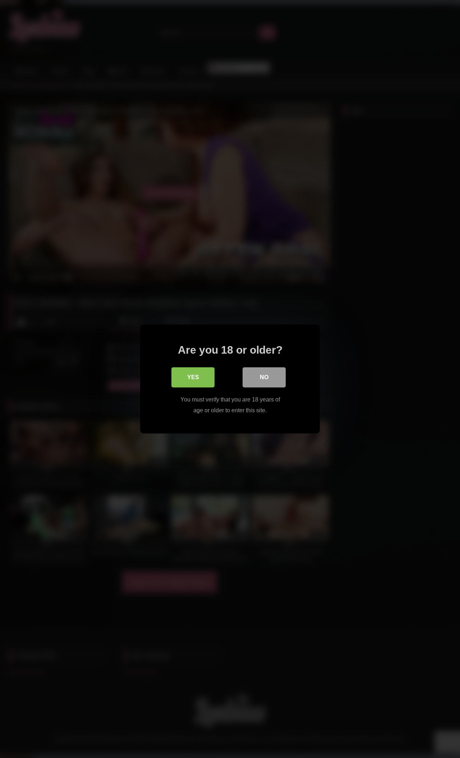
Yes (193, 377)
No (264, 377)
